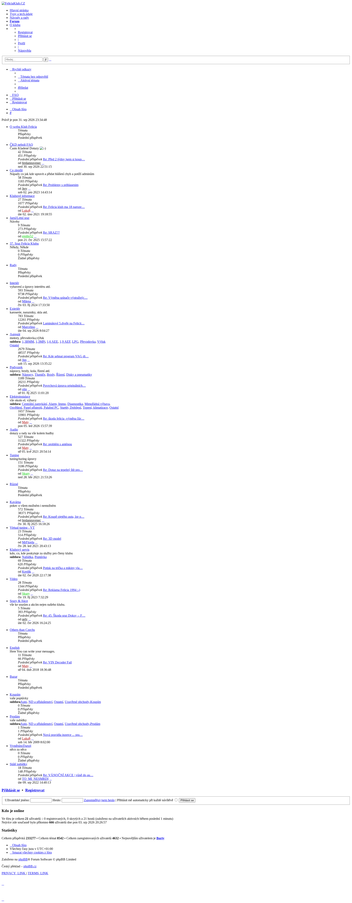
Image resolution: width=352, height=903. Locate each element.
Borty (160, 838)
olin (24, 389)
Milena (26, 301)
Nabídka (27, 557)
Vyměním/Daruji (20, 746)
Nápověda (24, 50)
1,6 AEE (52, 341)
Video (14, 579)
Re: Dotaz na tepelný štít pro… (63, 470)
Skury (26, 473)
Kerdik (26, 571)
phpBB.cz (29, 866)
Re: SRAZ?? (51, 232)
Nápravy (27, 374)
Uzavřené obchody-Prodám (82, 724)
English (15, 647)
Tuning (14, 455)
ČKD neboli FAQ (21, 144)
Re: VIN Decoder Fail (57, 662)
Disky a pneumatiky (79, 374)
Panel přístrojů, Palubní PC (41, 407)
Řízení (60, 374)
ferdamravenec (31, 163)
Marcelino (28, 327)
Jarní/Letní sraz (19, 218)
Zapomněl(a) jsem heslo (99, 800)
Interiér (14, 283)
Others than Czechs (22, 630)
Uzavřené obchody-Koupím (83, 702)
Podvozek (16, 367)
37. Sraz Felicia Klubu (24, 243)
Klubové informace (22, 196)
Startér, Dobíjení (70, 407)
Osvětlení (16, 407)
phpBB (23, 859)
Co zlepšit (16, 170)
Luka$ (26, 210)
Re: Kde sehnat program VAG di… (66, 356)
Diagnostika (75, 404)
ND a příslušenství (40, 702)
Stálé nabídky (18, 764)
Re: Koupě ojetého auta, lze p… (63, 516)
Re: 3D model (52, 538)
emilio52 (27, 236)
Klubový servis (19, 549)
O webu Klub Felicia (23, 126)
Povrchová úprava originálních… (64, 385)
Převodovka (88, 341)
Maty (25, 422)
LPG (75, 341)
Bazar (13, 676)
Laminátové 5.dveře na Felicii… (64, 323)
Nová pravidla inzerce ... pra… (63, 735)
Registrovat (25, 32)
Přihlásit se (25, 36)
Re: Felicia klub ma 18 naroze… (64, 207)
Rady (13, 265)
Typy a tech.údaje (21, 14)
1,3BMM (28, 341)
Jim (24, 360)
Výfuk (101, 341)
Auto (23, 702)
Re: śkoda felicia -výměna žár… (63, 418)
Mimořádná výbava (97, 404)
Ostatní (14, 345)
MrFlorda (28, 542)
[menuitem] (33, 76)
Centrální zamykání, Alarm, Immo (44, 404)
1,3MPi (40, 341)
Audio (14, 429)
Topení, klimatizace (95, 407)
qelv (25, 619)
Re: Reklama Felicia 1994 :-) (61, 590)
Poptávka (41, 557)
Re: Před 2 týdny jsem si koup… (64, 159)
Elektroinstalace (20, 396)
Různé (14, 484)
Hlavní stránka (19, 10)
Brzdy (51, 374)
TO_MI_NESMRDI (35, 778)
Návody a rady (19, 17)
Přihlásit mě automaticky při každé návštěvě (145, 800)
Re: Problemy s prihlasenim (60, 185)
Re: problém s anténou (57, 444)
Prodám (15, 716)
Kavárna (15, 502)
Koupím (15, 694)
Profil (21, 43)
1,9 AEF (65, 341)
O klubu (15, 25)
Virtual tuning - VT (22, 527)
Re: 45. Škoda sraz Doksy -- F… (64, 615)
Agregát (15, 334)
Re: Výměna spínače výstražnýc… (65, 297)
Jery (24, 188)
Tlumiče (40, 374)
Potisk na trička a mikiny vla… (63, 568)
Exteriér (15, 308)
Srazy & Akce (19, 601)
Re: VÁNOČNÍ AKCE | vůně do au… (68, 775)
